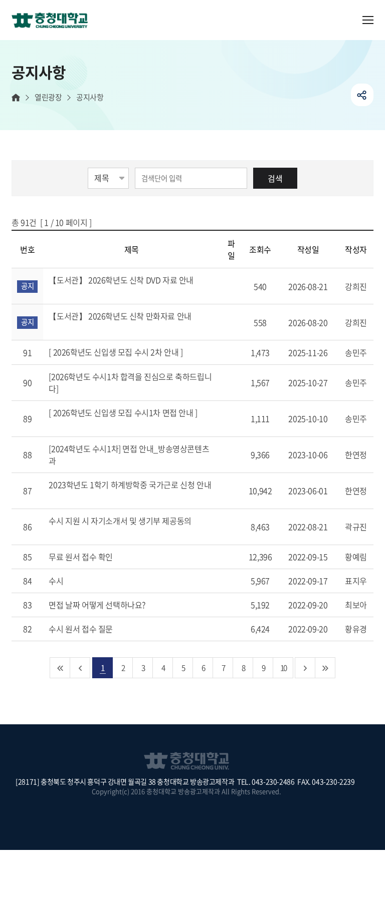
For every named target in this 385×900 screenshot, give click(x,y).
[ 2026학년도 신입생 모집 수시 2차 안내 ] (116, 352)
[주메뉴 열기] (367, 20)
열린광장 (48, 97)
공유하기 (362, 95)
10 (283, 667)
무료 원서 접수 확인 (81, 557)
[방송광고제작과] (54, 21)
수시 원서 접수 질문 (81, 629)
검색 (275, 178)
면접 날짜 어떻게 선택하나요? (98, 605)
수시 (57, 581)
